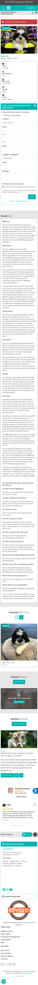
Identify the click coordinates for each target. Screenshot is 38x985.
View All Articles (19, 724)
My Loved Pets (6, 953)
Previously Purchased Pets (10, 937)
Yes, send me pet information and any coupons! (19, 187)
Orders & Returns (7, 956)
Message (6, 171)
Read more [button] (5, 820)
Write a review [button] (21, 797)
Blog (3, 750)
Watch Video (19, 702)
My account (5, 950)
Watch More (19, 682)
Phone (5, 162)
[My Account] (33, 13)
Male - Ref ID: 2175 (8, 663)
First (3, 134)
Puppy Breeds (6, 940)
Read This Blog (7, 775)
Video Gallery (5, 934)
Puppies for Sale (6, 931)
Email (4, 146)
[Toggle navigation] (3, 8)
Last (3, 142)
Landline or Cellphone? (11, 155)
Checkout (4, 959)
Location (5, 119)
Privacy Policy (19, 976)
